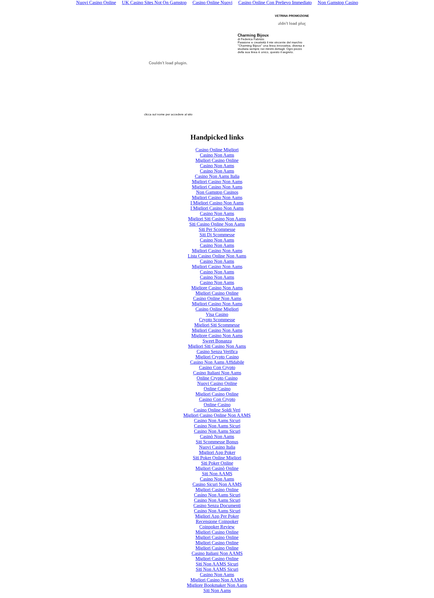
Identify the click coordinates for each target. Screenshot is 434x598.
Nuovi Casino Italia (217, 447)
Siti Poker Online (217, 463)
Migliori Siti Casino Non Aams (217, 218)
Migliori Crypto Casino (217, 356)
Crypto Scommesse (217, 319)
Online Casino (217, 388)
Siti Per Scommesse (217, 229)
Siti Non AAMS (217, 473)
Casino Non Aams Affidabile (217, 362)
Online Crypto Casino (217, 378)
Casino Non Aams (217, 155)
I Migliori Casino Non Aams (217, 202)
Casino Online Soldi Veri (217, 409)
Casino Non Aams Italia (217, 176)
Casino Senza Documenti (217, 505)
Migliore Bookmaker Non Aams (217, 585)
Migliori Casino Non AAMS (217, 579)
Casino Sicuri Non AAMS (217, 484)
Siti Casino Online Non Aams (217, 224)
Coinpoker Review (217, 526)
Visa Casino (217, 314)
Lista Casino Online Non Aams (217, 255)
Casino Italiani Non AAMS (217, 553)
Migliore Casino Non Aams (217, 287)
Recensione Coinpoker (217, 521)
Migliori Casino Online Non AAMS (217, 415)
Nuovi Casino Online (217, 383)
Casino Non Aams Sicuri (217, 420)
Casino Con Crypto (217, 367)
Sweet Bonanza (217, 340)
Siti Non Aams (217, 590)
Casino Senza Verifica (217, 351)
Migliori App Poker (217, 452)
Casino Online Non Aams (217, 298)
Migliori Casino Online (217, 160)
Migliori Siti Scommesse (217, 324)
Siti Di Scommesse (217, 234)
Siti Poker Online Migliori (217, 457)
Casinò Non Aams (217, 436)
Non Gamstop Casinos (217, 192)
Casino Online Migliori (217, 149)
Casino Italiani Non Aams (217, 372)
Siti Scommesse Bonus (217, 441)
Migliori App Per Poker (217, 516)
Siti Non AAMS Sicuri (217, 563)
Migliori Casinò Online (217, 468)
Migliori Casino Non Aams (217, 181)
